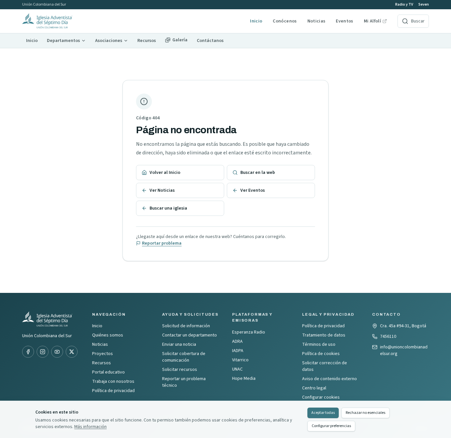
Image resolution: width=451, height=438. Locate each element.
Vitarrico (240, 360)
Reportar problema (162, 243)
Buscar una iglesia (168, 208)
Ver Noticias (162, 190)
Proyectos (102, 353)
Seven (423, 4)
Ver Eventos (252, 190)
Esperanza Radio (248, 332)
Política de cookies (321, 353)
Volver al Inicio (165, 172)
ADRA (237, 341)
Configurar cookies (321, 397)
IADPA (237, 350)
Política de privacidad (113, 390)
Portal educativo (108, 372)
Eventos (344, 21)
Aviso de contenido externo (329, 379)
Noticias (316, 21)
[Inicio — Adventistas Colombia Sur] (133, 21)
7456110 (388, 336)
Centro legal (314, 388)
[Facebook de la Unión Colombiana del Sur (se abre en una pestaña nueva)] (28, 352)
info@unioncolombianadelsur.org (404, 350)
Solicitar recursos (179, 369)
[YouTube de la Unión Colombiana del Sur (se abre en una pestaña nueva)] (57, 352)
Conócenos (284, 21)
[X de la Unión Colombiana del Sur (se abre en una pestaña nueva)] (72, 352)
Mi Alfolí (375, 21)
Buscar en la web (257, 172)
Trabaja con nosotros (113, 381)
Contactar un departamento (189, 335)
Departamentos (63, 40)
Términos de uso (318, 344)
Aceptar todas (323, 413)
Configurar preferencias (331, 426)
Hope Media (244, 378)
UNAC (237, 369)
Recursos (101, 363)
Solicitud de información (186, 326)
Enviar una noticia (179, 344)
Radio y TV (404, 4)
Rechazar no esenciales (365, 413)
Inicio (256, 21)
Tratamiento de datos (323, 335)
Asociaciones (108, 40)
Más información (90, 426)
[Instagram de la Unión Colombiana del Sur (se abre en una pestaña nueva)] (43, 352)
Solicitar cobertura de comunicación (183, 357)
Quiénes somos (107, 335)
